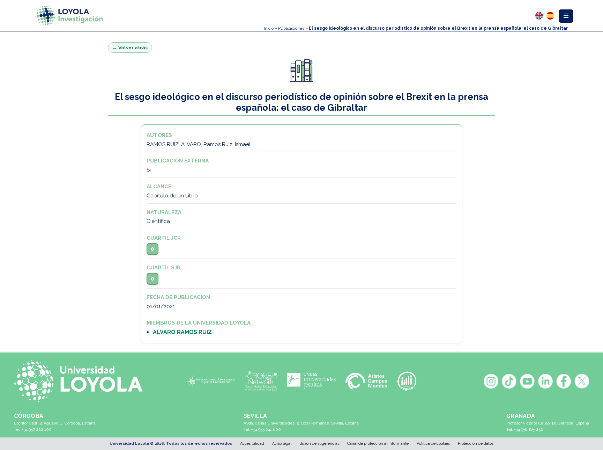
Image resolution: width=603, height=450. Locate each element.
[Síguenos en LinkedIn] (545, 381)
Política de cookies (433, 443)
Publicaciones (291, 28)
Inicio (269, 28)
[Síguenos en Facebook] (563, 381)
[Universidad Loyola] (82, 381)
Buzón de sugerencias (319, 443)
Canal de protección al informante (378, 443)
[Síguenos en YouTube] (527, 381)
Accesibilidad (252, 443)
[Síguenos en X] (581, 381)
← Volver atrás (130, 47)
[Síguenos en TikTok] (509, 381)
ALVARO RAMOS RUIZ (182, 332)
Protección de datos (475, 443)
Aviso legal (281, 443)
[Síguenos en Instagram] (491, 381)
